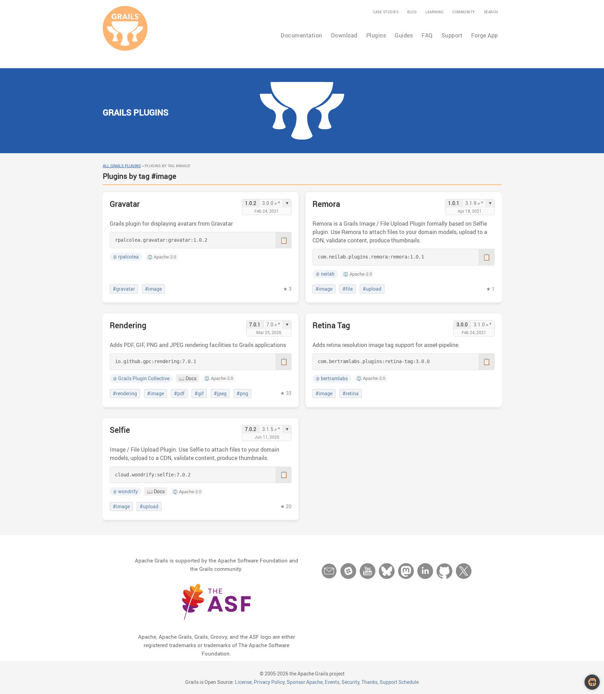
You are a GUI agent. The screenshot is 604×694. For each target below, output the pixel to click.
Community (463, 11)
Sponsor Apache (305, 682)
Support (452, 35)
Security (350, 682)
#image (153, 289)
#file (348, 289)
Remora (326, 204)
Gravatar (125, 204)
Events (332, 682)
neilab (325, 274)
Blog (412, 11)
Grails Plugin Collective (141, 378)
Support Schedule (399, 682)
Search (491, 11)
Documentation (301, 35)
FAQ (427, 35)
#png (242, 393)
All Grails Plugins (122, 165)
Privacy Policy (269, 682)
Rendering (128, 325)
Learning (434, 11)
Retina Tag (331, 325)
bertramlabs (332, 378)
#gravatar (124, 289)
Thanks (369, 682)
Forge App (484, 35)
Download (344, 35)
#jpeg (220, 393)
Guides (404, 35)
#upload (372, 289)
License (243, 682)
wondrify (125, 491)
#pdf (179, 393)
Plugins (376, 35)
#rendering (125, 393)
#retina (351, 393)
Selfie (120, 430)
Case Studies (385, 11)
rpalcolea (126, 257)
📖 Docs (187, 378)
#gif (199, 393)
